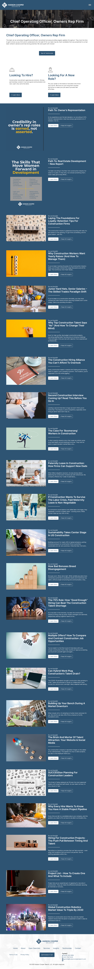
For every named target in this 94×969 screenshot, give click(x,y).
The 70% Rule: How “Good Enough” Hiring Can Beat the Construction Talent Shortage (68, 603)
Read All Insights (66, 125)
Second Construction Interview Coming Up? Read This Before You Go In (67, 398)
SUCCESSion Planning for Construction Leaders (63, 774)
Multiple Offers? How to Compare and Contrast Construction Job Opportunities (67, 638)
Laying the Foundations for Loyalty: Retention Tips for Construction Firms (63, 221)
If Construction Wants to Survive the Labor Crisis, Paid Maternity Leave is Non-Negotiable (66, 500)
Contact (78, 948)
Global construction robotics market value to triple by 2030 (65, 908)
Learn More (16, 95)
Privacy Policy (25, 954)
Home (15, 948)
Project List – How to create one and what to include (66, 875)
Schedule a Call (48, 955)
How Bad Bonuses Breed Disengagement (62, 567)
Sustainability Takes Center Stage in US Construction (67, 534)
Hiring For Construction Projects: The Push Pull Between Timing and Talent (68, 841)
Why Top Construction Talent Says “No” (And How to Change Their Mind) (67, 325)
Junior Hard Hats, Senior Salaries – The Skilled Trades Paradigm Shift (67, 290)
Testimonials (67, 948)
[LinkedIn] (62, 960)
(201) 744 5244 (68, 957)
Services (46, 948)
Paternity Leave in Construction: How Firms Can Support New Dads (67, 464)
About (23, 948)
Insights (56, 948)
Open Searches (34, 948)
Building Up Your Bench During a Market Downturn (66, 705)
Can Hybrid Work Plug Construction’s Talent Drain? (64, 672)
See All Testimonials (47, 53)
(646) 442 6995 (68, 955)
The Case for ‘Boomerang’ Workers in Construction (63, 432)
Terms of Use (13, 954)
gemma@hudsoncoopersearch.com (74, 959)
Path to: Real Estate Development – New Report (67, 162)
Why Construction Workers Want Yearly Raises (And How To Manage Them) (66, 256)
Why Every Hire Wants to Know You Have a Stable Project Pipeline (67, 808)
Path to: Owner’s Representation (66, 110)
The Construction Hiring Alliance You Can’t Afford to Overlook (66, 361)
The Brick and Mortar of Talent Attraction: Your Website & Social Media (66, 740)
